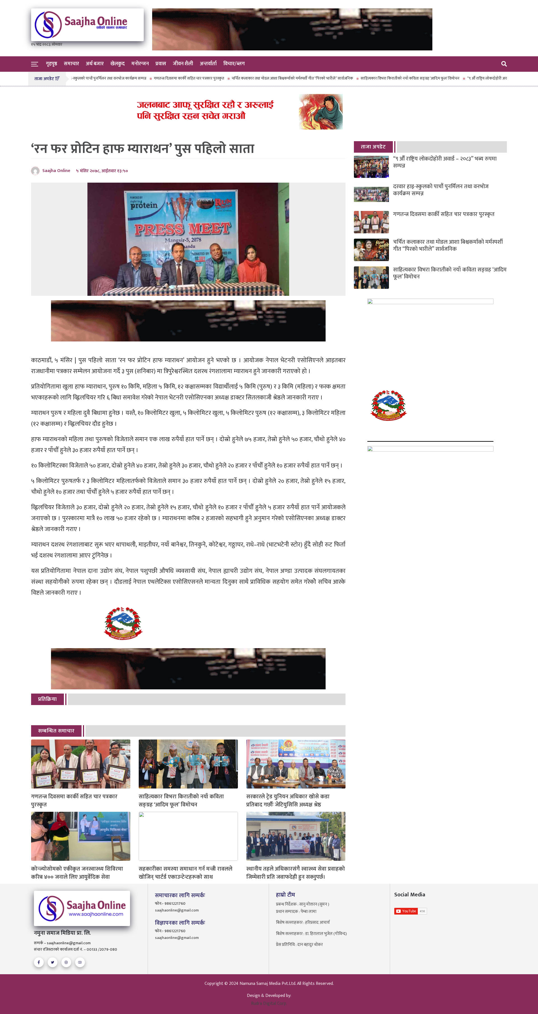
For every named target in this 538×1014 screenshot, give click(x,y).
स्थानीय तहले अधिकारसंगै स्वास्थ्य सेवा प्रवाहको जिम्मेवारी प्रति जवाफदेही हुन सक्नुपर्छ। (295, 873)
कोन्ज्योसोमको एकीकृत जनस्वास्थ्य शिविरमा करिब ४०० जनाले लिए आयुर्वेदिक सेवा (77, 873)
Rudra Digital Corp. (269, 1003)
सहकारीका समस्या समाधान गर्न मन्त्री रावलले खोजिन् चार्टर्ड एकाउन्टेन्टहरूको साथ (185, 873)
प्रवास (161, 64)
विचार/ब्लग (234, 64)
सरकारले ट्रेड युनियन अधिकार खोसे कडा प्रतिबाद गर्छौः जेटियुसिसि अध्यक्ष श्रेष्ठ (288, 801)
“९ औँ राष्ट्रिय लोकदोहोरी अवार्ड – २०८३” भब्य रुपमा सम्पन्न (483, 78)
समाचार (71, 64)
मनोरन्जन (140, 64)
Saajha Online (56, 171)
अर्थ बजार (95, 64)
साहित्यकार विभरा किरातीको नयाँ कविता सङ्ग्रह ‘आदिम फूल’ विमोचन (384, 78)
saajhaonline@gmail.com (177, 910)
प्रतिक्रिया (47, 699)
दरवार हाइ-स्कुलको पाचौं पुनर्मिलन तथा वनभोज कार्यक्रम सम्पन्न (76, 78)
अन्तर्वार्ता (208, 64)
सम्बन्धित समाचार (56, 731)
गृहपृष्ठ (51, 64)
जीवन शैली (183, 64)
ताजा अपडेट (373, 147)
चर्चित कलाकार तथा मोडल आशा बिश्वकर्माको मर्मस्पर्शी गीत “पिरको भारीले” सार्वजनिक (267, 78)
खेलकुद (117, 64)
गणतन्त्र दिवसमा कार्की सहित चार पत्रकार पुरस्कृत (164, 78)
